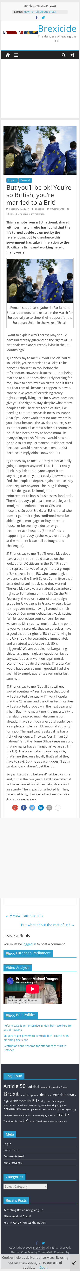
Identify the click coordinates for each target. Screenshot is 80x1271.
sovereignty (41, 1115)
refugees (7, 1115)
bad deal (32, 1087)
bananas (44, 1087)
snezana (40, 208)
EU (34, 1100)
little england (58, 1101)
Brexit (11, 1094)
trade (63, 1114)
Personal (25, 180)
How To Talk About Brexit (40, 11)
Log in (7, 1144)
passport (26, 1109)
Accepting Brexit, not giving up (23, 1210)
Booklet (64, 1087)
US (36, 1121)
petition (46, 1109)
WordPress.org (13, 1162)
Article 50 (14, 1085)
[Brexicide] (7, 55)
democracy (68, 1095)
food (40, 1101)
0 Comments (57, 208)
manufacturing (48, 1105)
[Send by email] (49, 808)
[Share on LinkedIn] (41, 808)
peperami (36, 1109)
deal (43, 1095)
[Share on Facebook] (24, 808)
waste (51, 1121)
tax (55, 1115)
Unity (31, 1121)
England (7, 1101)
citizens (10, 213)
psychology (70, 1109)
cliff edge (28, 1095)
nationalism (12, 1109)
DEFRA (55, 1095)
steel (50, 1115)
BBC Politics (26, 1014)
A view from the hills (24, 915)
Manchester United (13, 1105)
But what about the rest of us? (48, 924)
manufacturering (32, 1105)
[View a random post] (72, 55)
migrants (61, 1105)
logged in (29, 944)
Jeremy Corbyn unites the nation (24, 1222)
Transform (8, 1121)
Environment (21, 1101)
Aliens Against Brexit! (17, 1216)
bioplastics (54, 1087)
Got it (43, 1267)
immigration (37, 213)
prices (61, 1109)
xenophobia (60, 1121)
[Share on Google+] (15, 808)
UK (25, 1120)
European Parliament (33, 953)
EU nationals (23, 213)
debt (49, 1095)
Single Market (28, 1115)
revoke (16, 1115)
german (47, 1101)
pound (53, 1109)
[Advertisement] (40, 89)
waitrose (42, 1121)
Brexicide (57, 28)
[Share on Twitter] (32, 808)
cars (22, 1095)
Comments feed (13, 1156)
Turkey (18, 1121)
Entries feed (11, 1150)
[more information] (58, 808)
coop (36, 1095)
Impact (12, 180)
